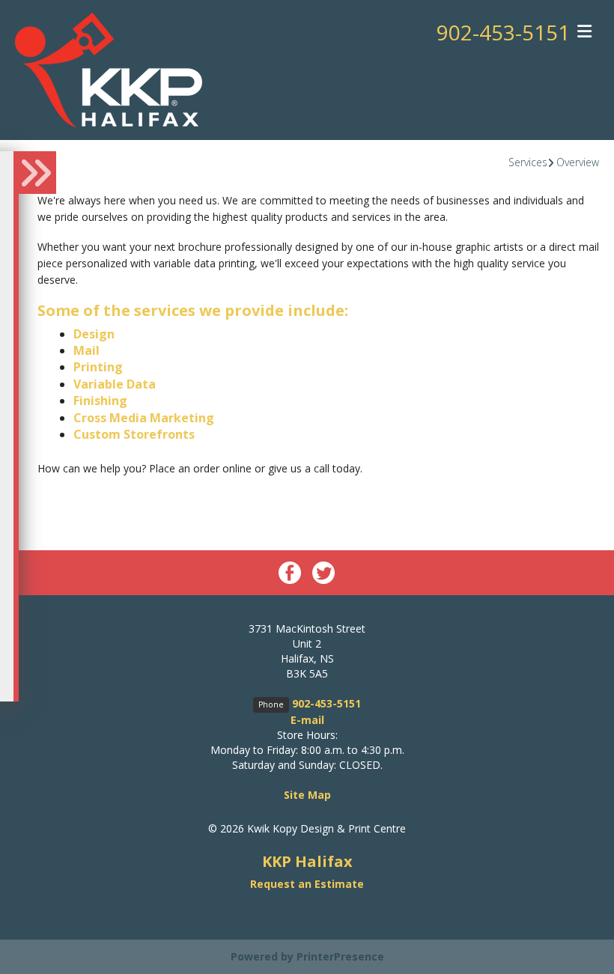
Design (94, 334)
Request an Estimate (307, 884)
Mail (86, 350)
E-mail (307, 720)
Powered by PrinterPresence (307, 956)
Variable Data (114, 384)
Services (527, 162)
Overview (577, 162)
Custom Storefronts (134, 434)
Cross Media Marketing (143, 418)
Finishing (100, 400)
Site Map (307, 795)
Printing (98, 367)
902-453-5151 (503, 32)
